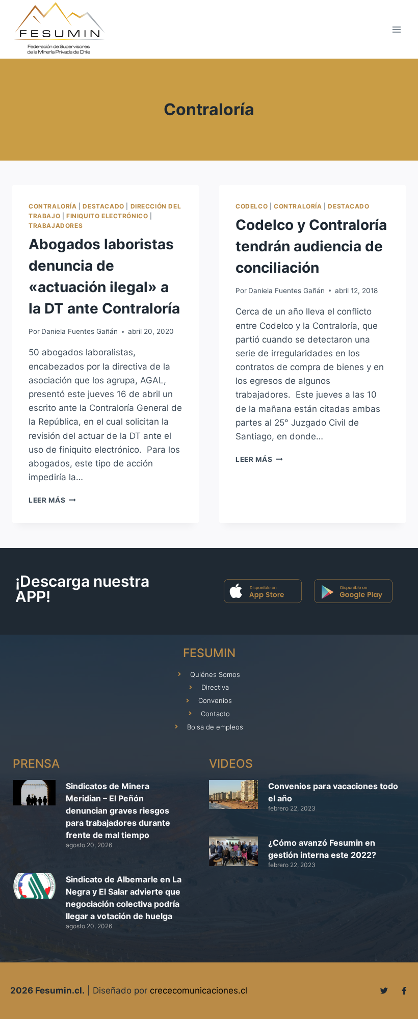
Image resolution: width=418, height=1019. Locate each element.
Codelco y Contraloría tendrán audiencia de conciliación (311, 246)
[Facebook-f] (404, 991)
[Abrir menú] (396, 29)
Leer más (52, 500)
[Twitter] (384, 991)
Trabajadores (56, 225)
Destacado (103, 206)
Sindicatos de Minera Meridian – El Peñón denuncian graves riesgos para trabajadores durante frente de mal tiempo (118, 810)
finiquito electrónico (107, 216)
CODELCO (252, 206)
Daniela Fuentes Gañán (79, 331)
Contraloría (53, 206)
